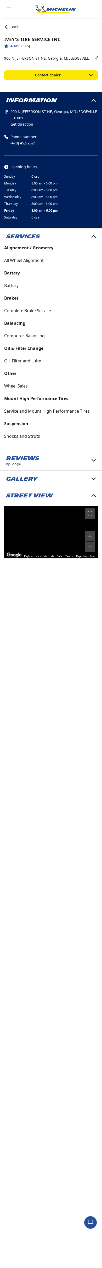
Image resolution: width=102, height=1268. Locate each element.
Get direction (21, 124)
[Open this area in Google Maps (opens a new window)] (14, 555)
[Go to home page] (56, 9)
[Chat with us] (90, 1222)
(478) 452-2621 (23, 143)
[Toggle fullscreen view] (90, 513)
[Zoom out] (90, 547)
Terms (69, 556)
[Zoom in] (90, 536)
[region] (51, 532)
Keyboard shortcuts (35, 556)
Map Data (56, 556)
